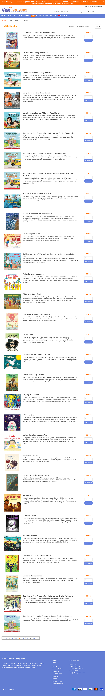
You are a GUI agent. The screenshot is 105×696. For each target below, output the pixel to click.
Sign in (87, 6)
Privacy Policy (57, 681)
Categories (23, 16)
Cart (92, 11)
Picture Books (57, 669)
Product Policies (57, 683)
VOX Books (11, 16)
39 (34, 638)
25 (12, 638)
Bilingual (55, 671)
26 (16, 638)
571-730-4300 (74, 670)
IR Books (53, 16)
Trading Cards (42, 16)
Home (3, 16)
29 (27, 638)
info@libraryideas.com (77, 673)
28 (24, 638)
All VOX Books (57, 674)
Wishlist (63, 16)
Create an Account (97, 6)
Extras (54, 678)
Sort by (71, 26)
